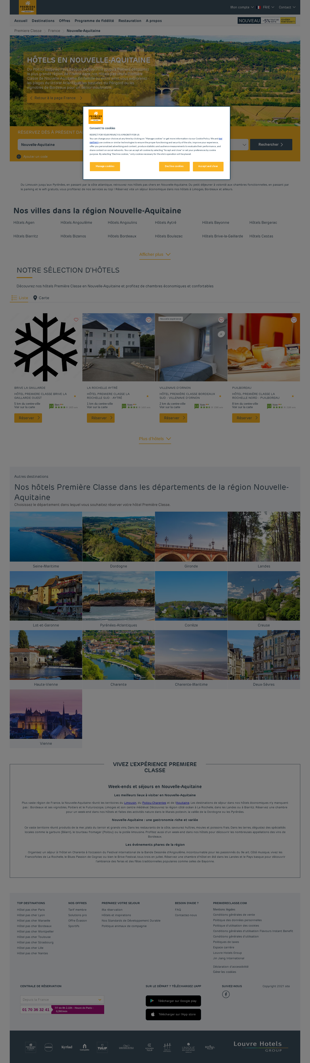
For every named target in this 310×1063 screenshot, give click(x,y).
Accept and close (208, 166)
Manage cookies (105, 166)
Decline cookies (174, 166)
